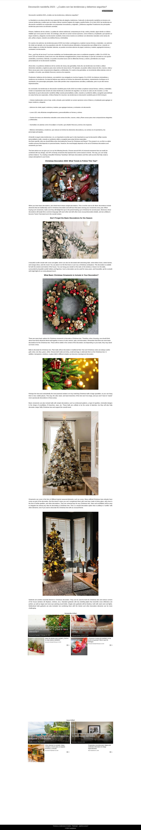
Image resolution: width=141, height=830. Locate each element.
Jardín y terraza (33, 742)
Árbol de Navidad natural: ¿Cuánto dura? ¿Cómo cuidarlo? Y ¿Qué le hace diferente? (48, 629)
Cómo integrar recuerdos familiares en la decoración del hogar (91, 734)
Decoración (74, 742)
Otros (89, 750)
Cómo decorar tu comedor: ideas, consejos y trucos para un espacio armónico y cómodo (55, 747)
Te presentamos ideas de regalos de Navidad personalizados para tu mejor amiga (91, 629)
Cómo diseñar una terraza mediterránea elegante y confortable (48, 737)
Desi (103, 10)
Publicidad (75, 826)
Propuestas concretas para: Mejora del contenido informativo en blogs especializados (99, 747)
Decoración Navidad (34, 635)
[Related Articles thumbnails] (36, 677)
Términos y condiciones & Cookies (62, 826)
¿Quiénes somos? (83, 826)
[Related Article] (49, 733)
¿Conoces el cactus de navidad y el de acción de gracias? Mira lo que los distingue (99, 640)
